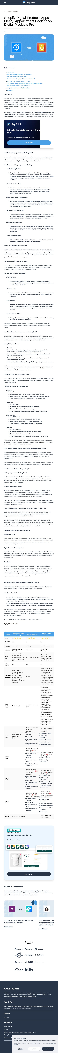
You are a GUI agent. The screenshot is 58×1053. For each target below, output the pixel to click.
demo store (16, 1006)
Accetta (34, 1048)
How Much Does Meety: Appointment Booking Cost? (21, 79)
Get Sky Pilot (29, 142)
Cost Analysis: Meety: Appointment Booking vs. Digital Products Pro (25, 83)
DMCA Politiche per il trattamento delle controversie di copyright (20, 1032)
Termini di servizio (8, 1026)
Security (6, 1029)
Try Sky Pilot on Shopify (10, 624)
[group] (20, 914)
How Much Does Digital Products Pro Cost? (18, 81)
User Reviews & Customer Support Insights (18, 85)
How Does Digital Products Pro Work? (17, 76)
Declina (48, 1048)
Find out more (29, 874)
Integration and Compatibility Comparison (18, 88)
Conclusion (10, 90)
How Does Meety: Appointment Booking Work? (19, 74)
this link (42, 368)
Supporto (6, 1017)
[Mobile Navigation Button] (5, 2)
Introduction (10, 72)
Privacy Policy (7, 1035)
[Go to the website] (19, 949)
